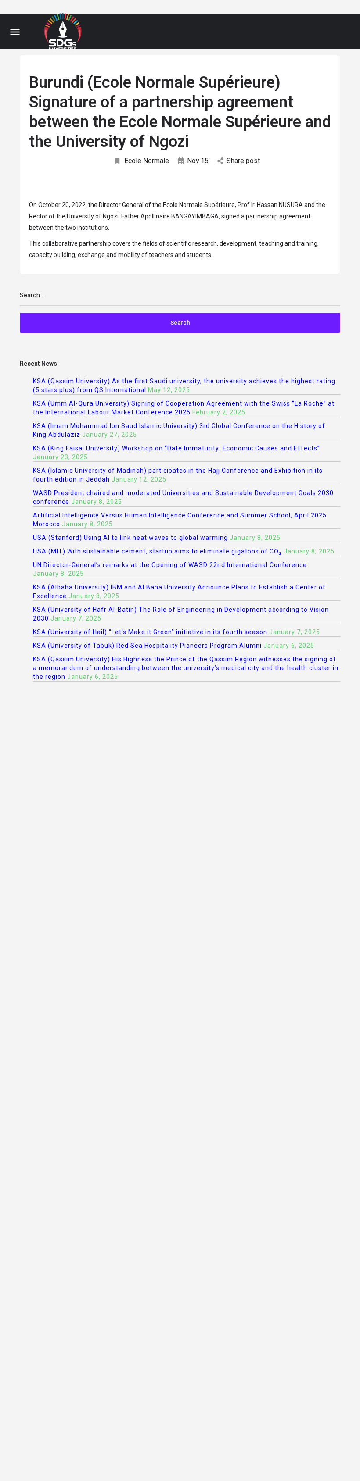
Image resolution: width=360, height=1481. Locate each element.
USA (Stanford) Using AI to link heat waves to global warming (130, 537)
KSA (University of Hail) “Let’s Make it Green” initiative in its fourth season (150, 631)
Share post (243, 161)
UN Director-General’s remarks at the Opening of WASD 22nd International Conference (170, 564)
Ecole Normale (146, 161)
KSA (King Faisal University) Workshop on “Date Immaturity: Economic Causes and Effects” (176, 448)
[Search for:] (180, 299)
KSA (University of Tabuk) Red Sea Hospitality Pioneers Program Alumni (147, 645)
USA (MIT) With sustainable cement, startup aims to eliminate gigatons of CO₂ (157, 551)
